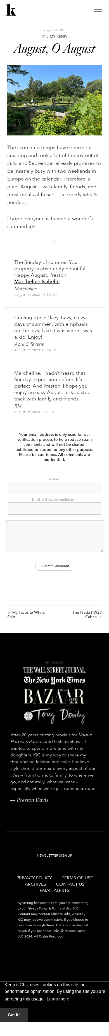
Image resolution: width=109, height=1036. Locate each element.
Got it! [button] (14, 1014)
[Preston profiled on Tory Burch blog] (54, 716)
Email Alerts (54, 890)
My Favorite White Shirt (26, 615)
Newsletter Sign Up (54, 855)
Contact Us (70, 884)
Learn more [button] (58, 999)
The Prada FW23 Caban (87, 615)
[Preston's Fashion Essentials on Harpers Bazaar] (54, 696)
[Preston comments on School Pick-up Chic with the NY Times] (54, 680)
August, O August (54, 49)
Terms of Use (77, 878)
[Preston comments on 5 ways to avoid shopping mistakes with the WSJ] (54, 670)
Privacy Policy (34, 878)
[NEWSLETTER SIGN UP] (54, 860)
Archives (35, 884)
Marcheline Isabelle (37, 281)
